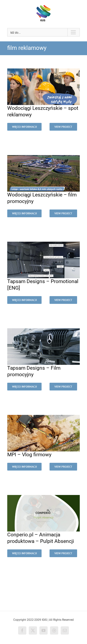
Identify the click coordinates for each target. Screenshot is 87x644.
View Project (63, 126)
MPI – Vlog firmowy (29, 454)
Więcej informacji (24, 126)
